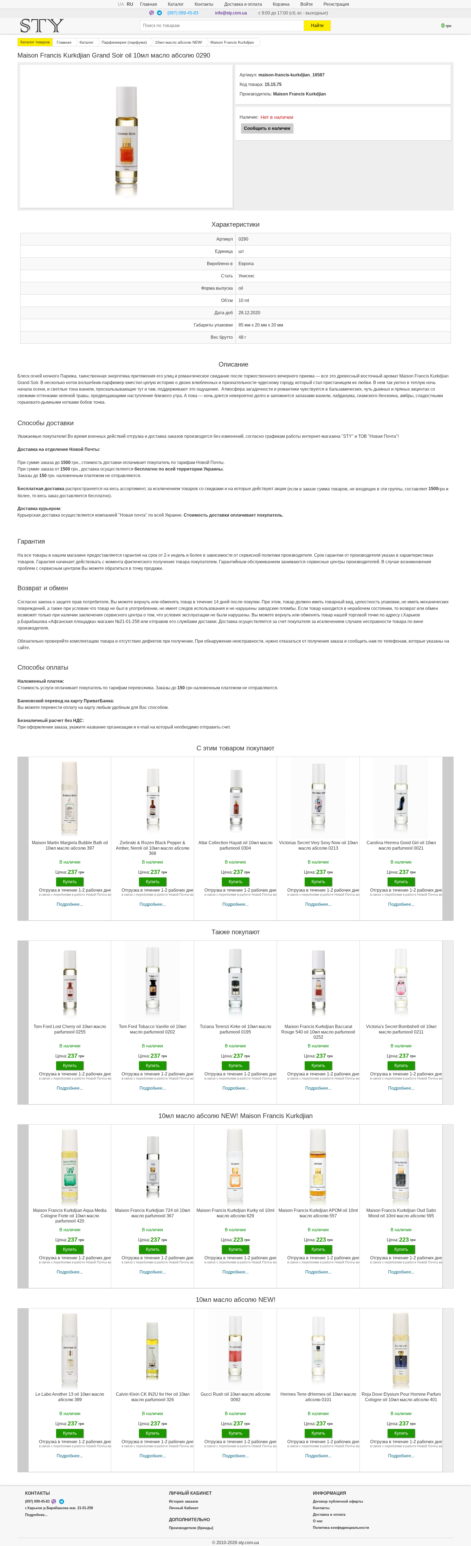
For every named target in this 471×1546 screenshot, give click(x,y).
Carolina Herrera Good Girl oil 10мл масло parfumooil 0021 (401, 845)
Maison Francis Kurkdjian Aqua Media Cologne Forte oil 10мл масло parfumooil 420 (70, 1215)
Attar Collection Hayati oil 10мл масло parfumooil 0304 (235, 845)
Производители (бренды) (191, 1528)
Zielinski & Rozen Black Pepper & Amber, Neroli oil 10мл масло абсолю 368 (152, 847)
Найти (317, 25)
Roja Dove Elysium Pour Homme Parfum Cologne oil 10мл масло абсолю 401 (401, 1397)
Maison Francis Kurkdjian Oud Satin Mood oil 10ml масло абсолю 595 (401, 1213)
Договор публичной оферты (338, 1501)
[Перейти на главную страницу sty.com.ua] (42, 25)
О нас (318, 1521)
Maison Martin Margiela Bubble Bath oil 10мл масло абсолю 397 (70, 845)
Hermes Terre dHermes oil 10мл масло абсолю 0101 (318, 1397)
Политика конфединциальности (341, 1528)
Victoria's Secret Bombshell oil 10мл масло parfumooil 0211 (401, 1029)
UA (121, 4)
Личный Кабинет (183, 1508)
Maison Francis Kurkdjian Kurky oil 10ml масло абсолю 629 (235, 1213)
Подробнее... (70, 904)
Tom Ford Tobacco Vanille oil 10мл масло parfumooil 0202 (152, 1029)
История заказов (183, 1501)
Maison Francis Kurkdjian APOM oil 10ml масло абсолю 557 (318, 1213)
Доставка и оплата (243, 4)
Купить (70, 881)
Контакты (204, 4)
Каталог (176, 4)
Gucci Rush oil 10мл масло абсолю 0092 (235, 1397)
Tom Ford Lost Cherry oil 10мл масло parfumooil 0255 (70, 1029)
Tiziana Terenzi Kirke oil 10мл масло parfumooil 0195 (235, 1029)
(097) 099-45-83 (182, 13)
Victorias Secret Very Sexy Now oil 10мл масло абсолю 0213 (318, 845)
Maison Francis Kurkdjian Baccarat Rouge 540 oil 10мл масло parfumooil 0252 (318, 1031)
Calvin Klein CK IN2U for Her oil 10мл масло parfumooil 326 (152, 1397)
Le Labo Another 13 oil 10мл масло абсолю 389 (69, 1397)
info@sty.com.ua (231, 13)
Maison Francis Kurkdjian (299, 94)
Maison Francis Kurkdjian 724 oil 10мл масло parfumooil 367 (152, 1213)
